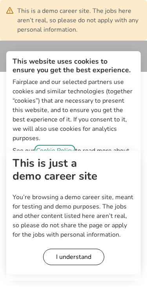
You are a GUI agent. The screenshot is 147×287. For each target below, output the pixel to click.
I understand (73, 257)
